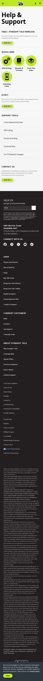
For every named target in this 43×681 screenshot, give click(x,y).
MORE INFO (7, 43)
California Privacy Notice (11, 453)
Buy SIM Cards (9, 278)
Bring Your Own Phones (12, 283)
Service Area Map (10, 138)
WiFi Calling (8, 130)
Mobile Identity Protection (12, 440)
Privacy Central (8, 445)
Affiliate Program (9, 432)
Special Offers (8, 359)
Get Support (8, 329)
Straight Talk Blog (9, 413)
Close (8, 676)
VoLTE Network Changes (13, 154)
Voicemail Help (9, 146)
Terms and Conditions (10, 383)
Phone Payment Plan (11, 299)
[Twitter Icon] (18, 245)
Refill (5, 319)
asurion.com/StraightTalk (30, 543)
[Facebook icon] (5, 245)
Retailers (6, 423)
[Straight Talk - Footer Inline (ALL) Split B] (20, 209)
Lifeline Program (10, 375)
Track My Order (9, 334)
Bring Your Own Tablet (12, 289)
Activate (7, 324)
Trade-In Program (10, 304)
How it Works (8, 370)
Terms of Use (8, 388)
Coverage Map (9, 354)
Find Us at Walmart (11, 364)
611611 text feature (11, 233)
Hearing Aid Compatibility (11, 409)
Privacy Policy (8, 419)
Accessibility (7, 436)
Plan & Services (9, 267)
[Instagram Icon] (11, 245)
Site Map (6, 396)
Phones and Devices (11, 262)
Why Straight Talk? (11, 349)
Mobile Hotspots (10, 294)
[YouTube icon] (25, 245)
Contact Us (7, 400)
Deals (6, 273)
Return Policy (7, 392)
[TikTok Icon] (31, 245)
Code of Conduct (9, 428)
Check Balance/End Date (13, 122)
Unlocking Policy (9, 404)
